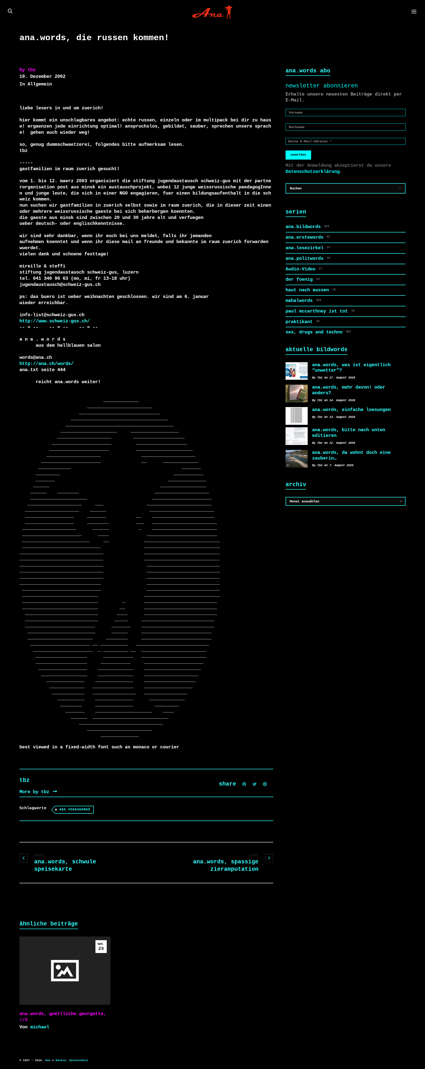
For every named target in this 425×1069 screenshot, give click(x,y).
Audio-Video (304, 269)
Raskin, (62, 1060)
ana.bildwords (307, 227)
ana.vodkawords (74, 809)
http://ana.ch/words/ (46, 363)
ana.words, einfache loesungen (351, 409)
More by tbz (35, 792)
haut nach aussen (311, 290)
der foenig (302, 279)
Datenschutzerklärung (313, 171)
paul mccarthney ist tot (320, 311)
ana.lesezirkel (308, 248)
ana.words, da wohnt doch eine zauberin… (351, 455)
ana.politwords (308, 258)
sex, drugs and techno (318, 332)
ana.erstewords (308, 237)
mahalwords (303, 300)
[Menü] (413, 12)
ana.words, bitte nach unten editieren (348, 432)
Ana (47, 1060)
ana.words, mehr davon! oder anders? (348, 390)
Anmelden (298, 155)
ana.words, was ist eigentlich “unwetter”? (351, 367)
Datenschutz (78, 1060)
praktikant (302, 322)
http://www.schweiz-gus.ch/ (54, 321)
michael (39, 1027)
